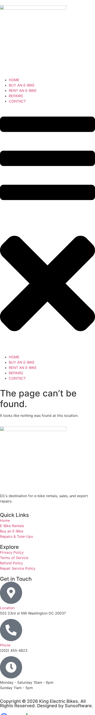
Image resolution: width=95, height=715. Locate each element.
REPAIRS (16, 96)
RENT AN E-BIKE (23, 90)
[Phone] (11, 630)
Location (7, 608)
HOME (14, 80)
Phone (5, 645)
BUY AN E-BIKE (22, 85)
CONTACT (17, 101)
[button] (47, 229)
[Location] (11, 593)
